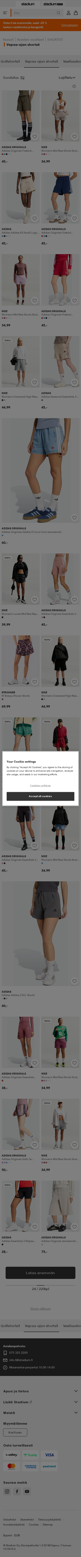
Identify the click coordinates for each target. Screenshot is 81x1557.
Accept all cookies (40, 796)
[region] (40, 778)
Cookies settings (40, 785)
